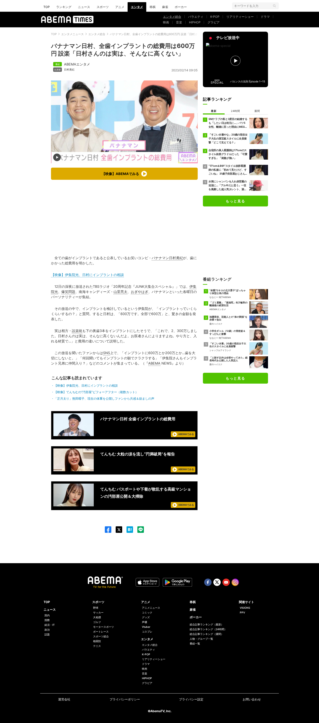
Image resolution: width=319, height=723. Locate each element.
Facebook (208, 582)
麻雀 (165, 7)
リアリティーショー (240, 16)
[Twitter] (116, 529)
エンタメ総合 (172, 16)
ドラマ (265, 16)
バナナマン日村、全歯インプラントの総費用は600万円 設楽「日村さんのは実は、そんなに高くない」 (175, 34)
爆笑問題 (68, 292)
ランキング (63, 7)
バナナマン (160, 258)
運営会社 (64, 699)
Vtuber (146, 626)
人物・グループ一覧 (201, 638)
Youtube (226, 582)
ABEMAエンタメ (77, 64)
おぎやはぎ (139, 292)
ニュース (84, 7)
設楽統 (77, 331)
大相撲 (97, 617)
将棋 (153, 7)
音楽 (179, 22)
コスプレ (147, 631)
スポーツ (103, 7)
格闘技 (97, 641)
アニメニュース (151, 607)
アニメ (119, 7)
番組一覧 (195, 643)
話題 (47, 634)
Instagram (235, 582)
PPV (242, 612)
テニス (97, 646)
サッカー (98, 612)
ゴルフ (97, 622)
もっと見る (235, 201)
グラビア (213, 22)
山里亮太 (120, 292)
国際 (47, 620)
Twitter (217, 582)
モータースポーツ (103, 626)
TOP (46, 7)
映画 (166, 22)
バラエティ (195, 16)
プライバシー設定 (191, 699)
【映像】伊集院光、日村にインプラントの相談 (87, 275)
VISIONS (245, 607)
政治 (47, 629)
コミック (147, 612)
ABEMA (154, 363)
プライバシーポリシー (125, 699)
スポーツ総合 (101, 636)
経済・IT (49, 624)
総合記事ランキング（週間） (207, 634)
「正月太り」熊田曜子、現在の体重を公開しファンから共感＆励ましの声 (104, 398)
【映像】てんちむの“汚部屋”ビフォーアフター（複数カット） (96, 392)
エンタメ (137, 7)
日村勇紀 (69, 69)
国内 (47, 615)
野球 (95, 607)
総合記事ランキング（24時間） (208, 629)
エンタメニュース (72, 34)
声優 (144, 622)
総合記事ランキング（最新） (207, 624)
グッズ (146, 617)
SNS (106, 353)
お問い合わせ (252, 699)
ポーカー (181, 7)
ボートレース (101, 631)
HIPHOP (195, 22)
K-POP (214, 16)
